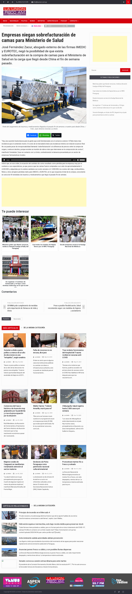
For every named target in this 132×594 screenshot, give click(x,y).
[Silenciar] (78, 160)
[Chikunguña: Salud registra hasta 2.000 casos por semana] (73, 396)
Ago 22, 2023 (48, 413)
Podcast (64, 21)
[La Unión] (66, 11)
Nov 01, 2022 (77, 468)
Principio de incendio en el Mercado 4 (34, 512)
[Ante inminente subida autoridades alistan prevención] (9, 541)
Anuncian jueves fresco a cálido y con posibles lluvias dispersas (45, 549)
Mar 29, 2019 (48, 357)
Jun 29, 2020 (19, 420)
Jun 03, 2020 (19, 473)
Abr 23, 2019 (48, 473)
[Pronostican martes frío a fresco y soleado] (73, 452)
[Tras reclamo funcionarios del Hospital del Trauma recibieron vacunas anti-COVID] (73, 340)
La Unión (8, 362)
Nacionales (14, 21)
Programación (8, 26)
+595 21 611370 (22, 2)
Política (24, 21)
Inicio (5, 21)
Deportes (41, 21)
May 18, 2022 (19, 362)
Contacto (73, 21)
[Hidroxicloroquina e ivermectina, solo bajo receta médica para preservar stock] (9, 528)
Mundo (32, 21)
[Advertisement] (44, 192)
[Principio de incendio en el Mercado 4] (9, 515)
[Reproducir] (4, 160)
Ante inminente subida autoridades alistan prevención (41, 538)
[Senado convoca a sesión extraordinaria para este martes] (9, 564)
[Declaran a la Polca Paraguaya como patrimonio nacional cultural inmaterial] (44, 452)
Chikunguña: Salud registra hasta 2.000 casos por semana (73, 408)
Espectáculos (52, 21)
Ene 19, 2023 (77, 415)
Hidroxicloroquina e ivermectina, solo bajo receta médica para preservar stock (51, 524)
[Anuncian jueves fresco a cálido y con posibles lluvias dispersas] (9, 552)
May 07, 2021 (77, 362)
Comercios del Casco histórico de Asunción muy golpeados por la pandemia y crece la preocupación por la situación (14, 411)
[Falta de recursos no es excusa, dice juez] (44, 340)
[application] (44, 160)
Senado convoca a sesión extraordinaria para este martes (42, 561)
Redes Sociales (21, 26)
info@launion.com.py (40, 2)
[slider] (82, 160)
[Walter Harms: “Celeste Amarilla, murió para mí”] (44, 396)
